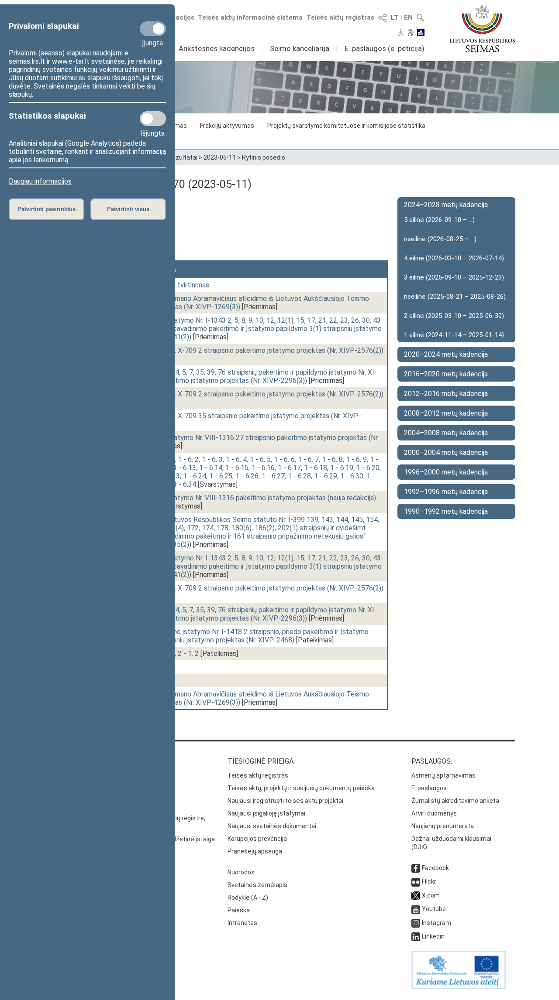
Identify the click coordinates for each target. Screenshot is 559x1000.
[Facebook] (415, 867)
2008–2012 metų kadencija (446, 413)
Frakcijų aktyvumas (227, 125)
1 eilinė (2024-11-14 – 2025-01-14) (454, 335)
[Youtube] (415, 908)
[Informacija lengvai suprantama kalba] (420, 33)
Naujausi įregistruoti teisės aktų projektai (285, 800)
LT (395, 17)
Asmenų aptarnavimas (443, 775)
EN (408, 17)
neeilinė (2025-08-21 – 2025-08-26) (455, 296)
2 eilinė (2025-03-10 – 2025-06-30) (454, 316)
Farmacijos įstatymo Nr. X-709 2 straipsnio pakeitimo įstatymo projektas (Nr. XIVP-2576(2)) (243, 350)
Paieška (239, 910)
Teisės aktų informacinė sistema (250, 17)
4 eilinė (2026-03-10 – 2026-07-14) (454, 258)
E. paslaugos (429, 788)
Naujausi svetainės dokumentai (272, 826)
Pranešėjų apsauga (255, 851)
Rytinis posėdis (263, 157)
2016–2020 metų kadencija (446, 374)
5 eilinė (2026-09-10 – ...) (439, 220)
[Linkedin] (415, 936)
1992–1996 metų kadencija (446, 492)
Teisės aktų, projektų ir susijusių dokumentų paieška (301, 788)
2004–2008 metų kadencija (446, 433)
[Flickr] (415, 881)
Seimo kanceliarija (299, 48)
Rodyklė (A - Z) (248, 897)
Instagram (436, 922)
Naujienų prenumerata (442, 826)
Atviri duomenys (434, 813)
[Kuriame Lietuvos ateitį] (458, 986)
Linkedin (433, 936)
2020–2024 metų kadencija (446, 354)
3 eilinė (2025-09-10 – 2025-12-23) (454, 277)
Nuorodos (241, 872)
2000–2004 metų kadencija (446, 452)
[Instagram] (415, 922)
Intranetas (242, 922)
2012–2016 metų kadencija (446, 393)
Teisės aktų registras (340, 17)
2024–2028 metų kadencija (446, 205)
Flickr (429, 881)
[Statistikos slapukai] (153, 118)
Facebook (435, 867)
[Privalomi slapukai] (153, 28)
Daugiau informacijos (40, 181)
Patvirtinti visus (128, 209)
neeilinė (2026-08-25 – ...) (440, 239)
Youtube (434, 908)
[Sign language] (410, 33)
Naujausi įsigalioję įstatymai (266, 813)
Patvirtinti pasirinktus (46, 209)
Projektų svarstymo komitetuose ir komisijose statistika (346, 125)
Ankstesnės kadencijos (217, 48)
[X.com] (415, 895)
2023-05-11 (220, 157)
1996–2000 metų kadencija (446, 472)
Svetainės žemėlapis (257, 884)
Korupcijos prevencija (257, 838)
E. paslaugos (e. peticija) (384, 48)
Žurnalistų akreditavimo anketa (455, 800)
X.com (431, 895)
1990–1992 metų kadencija (446, 511)
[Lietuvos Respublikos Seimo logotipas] (482, 28)
